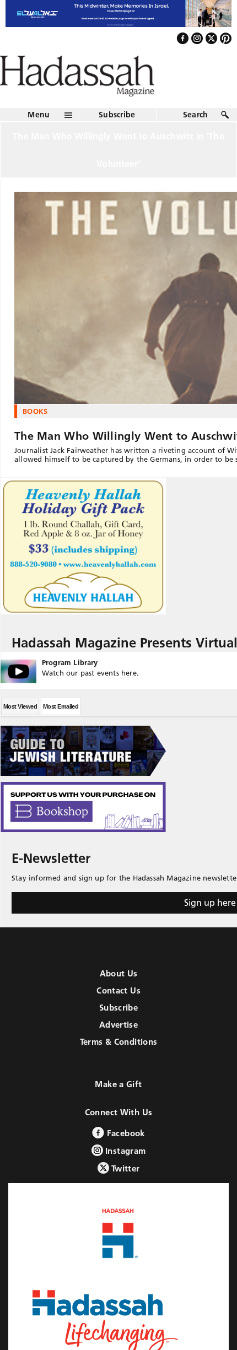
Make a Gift (118, 1108)
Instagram (124, 1174)
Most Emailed (60, 730)
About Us (119, 997)
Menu (39, 138)
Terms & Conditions (119, 1065)
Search (195, 138)
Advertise (118, 1048)
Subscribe (117, 138)
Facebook (124, 1157)
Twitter (124, 1192)
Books (35, 434)
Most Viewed (20, 730)
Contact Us (118, 1014)
